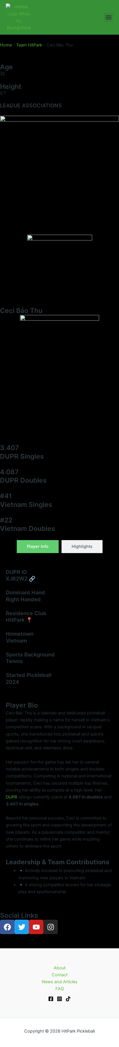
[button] (108, 17)
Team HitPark (29, 45)
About (60, 968)
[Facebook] (50, 998)
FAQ (59, 988)
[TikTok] (68, 998)
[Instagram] (59, 998)
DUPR (11, 797)
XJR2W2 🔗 (21, 578)
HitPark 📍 (19, 620)
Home (6, 45)
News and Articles (59, 981)
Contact (60, 974)
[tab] (38, 546)
